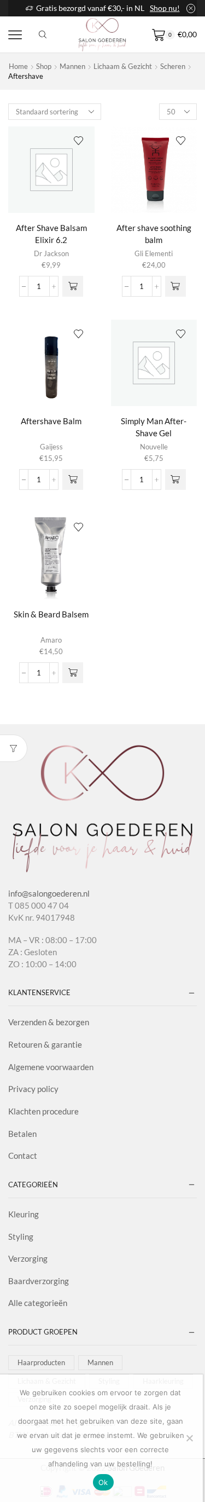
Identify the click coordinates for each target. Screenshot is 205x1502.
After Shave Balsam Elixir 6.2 (51, 234)
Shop (43, 66)
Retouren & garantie (45, 1044)
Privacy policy (33, 1089)
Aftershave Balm (51, 421)
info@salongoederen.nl (49, 893)
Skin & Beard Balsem (51, 614)
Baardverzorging (38, 1281)
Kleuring (23, 1214)
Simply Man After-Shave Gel (153, 427)
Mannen (72, 66)
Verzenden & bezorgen (48, 1022)
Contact (22, 1155)
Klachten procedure (43, 1111)
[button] (72, 286)
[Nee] (189, 1437)
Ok (103, 1482)
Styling (20, 1236)
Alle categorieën (37, 1303)
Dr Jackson (51, 253)
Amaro (51, 640)
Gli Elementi (153, 253)
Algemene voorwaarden (50, 1067)
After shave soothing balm (153, 234)
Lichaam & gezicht (122, 66)
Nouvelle (154, 446)
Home (18, 66)
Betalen (22, 1134)
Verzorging (28, 1258)
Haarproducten (41, 1362)
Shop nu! (165, 8)
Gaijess (51, 446)
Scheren (172, 66)
